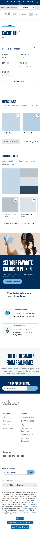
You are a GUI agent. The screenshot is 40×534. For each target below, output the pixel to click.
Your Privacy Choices (20, 527)
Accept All (20, 518)
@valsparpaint (23, 371)
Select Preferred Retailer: (9, 7)
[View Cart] (36, 14)
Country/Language (9, 480)
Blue (4, 57)
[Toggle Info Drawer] (22, 49)
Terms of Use (22, 514)
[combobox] (24, 14)
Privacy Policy (31, 504)
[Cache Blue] (33, 47)
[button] (2, 14)
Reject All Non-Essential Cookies (20, 523)
